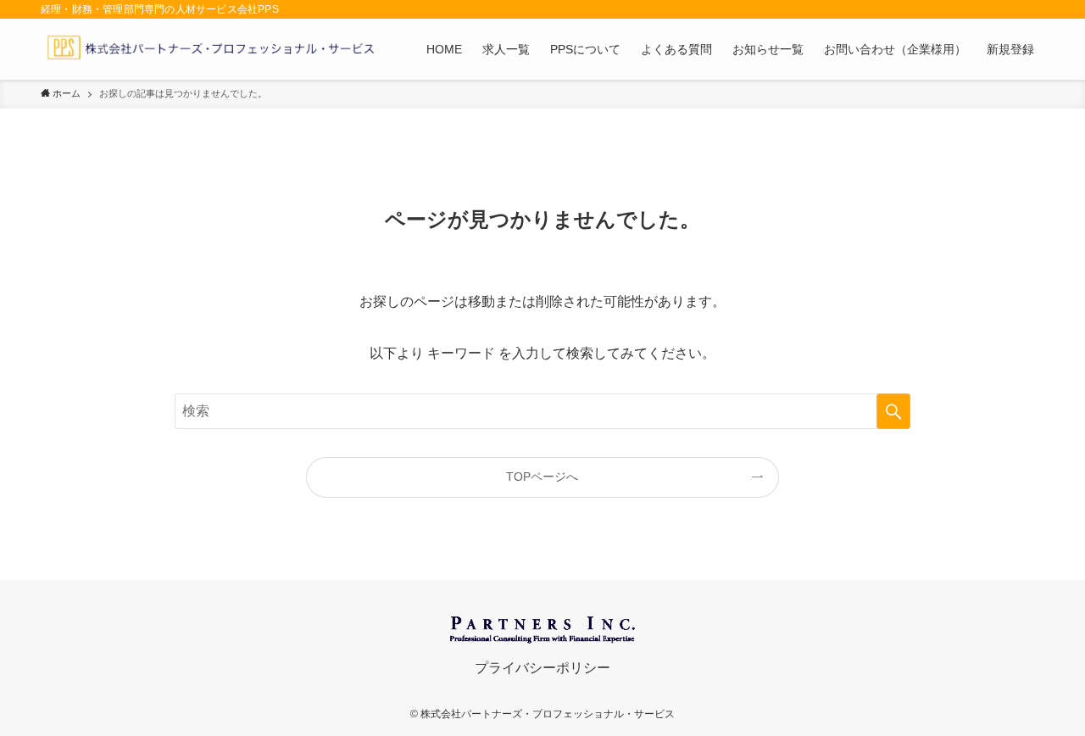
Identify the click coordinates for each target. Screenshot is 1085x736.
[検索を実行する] (893, 411)
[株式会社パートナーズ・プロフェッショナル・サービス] (210, 49)
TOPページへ (542, 476)
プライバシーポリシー (542, 668)
